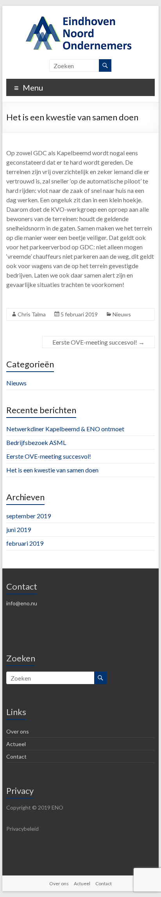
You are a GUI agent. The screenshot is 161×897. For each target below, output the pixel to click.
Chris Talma (32, 314)
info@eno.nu (21, 603)
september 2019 (28, 515)
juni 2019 (18, 529)
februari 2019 (24, 543)
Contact (16, 756)
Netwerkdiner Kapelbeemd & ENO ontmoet (65, 428)
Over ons (17, 731)
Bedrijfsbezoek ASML (36, 442)
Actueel (16, 744)
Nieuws (122, 314)
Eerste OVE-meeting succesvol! (98, 342)
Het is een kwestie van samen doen (52, 470)
